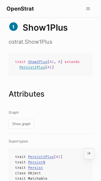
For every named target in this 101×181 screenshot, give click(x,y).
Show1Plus (37, 61)
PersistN (36, 162)
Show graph (21, 124)
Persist (35, 167)
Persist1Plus (32, 67)
